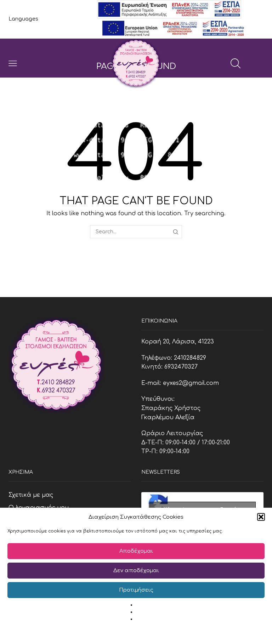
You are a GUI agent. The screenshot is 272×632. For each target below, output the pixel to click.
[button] (261, 516)
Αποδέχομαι (136, 551)
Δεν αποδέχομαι (136, 571)
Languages (23, 19)
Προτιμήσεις (136, 590)
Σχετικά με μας (30, 495)
